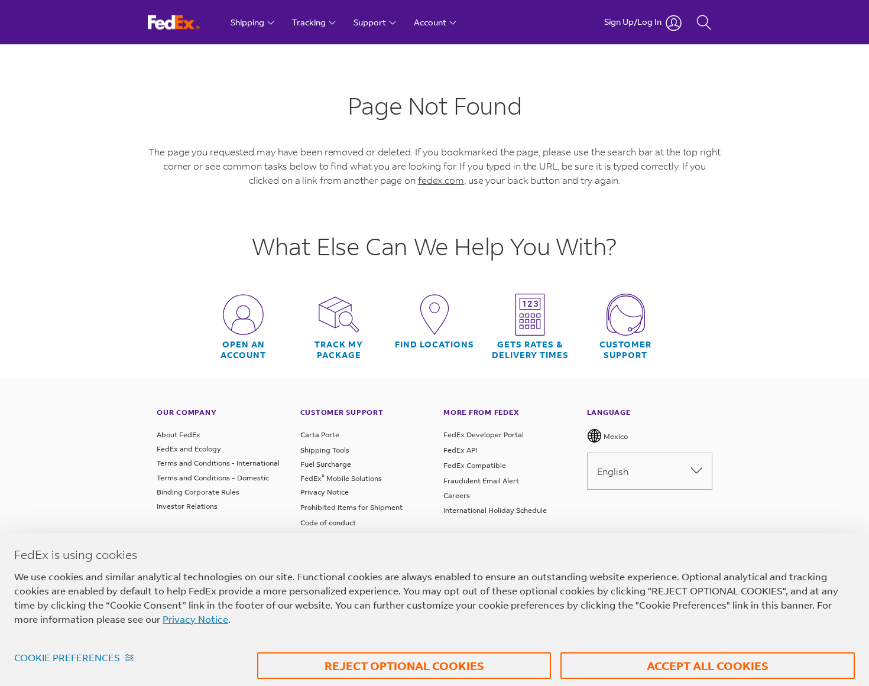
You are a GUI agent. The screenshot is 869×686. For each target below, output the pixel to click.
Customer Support (625, 349)
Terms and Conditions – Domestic (213, 477)
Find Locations (434, 344)
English (612, 471)
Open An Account (243, 349)
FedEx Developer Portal (483, 434)
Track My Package (338, 349)
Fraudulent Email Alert (481, 480)
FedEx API (460, 450)
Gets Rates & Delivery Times (530, 349)
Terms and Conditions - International (218, 463)
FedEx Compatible (474, 465)
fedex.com (441, 180)
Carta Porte (319, 434)
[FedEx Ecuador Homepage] (185, 22)
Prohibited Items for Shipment (351, 507)
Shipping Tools (324, 450)
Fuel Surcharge (325, 464)
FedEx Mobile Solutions (341, 478)
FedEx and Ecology (189, 448)
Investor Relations (187, 506)
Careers (456, 495)
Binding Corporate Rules (198, 491)
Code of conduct (328, 522)
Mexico (615, 436)
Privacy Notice (324, 491)
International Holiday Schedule (495, 510)
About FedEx (178, 434)
